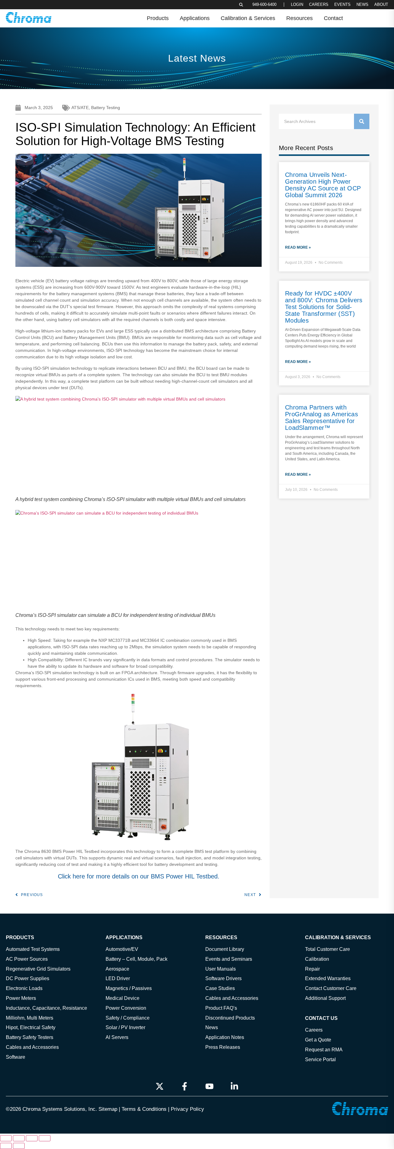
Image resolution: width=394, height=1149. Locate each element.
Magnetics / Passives (129, 988)
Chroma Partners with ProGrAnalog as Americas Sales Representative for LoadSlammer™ (321, 417)
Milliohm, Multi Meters (29, 1018)
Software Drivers (223, 978)
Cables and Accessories (32, 1047)
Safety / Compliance (128, 1018)
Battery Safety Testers (29, 1037)
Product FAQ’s (221, 1008)
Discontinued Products (230, 1018)
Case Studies (220, 988)
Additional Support (325, 998)
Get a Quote (318, 1039)
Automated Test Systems (33, 949)
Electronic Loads (24, 988)
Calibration (317, 959)
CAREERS (318, 4)
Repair (312, 969)
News (211, 1027)
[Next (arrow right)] (19, 1146)
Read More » (298, 247)
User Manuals (220, 969)
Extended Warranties (328, 978)
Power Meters (21, 998)
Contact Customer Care (330, 988)
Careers (314, 1030)
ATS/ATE (80, 107)
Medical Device (122, 998)
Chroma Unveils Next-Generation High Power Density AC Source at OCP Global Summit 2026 (323, 184)
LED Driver (118, 978)
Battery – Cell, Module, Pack (136, 959)
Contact (333, 18)
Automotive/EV (122, 949)
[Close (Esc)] (44, 1138)
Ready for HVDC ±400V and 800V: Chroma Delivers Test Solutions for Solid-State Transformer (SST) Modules (324, 307)
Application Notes (224, 1037)
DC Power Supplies (27, 978)
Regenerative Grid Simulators (38, 969)
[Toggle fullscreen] (19, 1138)
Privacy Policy (187, 1109)
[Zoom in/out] (6, 1138)
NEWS (362, 4)
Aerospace (117, 969)
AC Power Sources (27, 959)
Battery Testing (105, 107)
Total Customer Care (327, 949)
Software (15, 1057)
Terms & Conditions (144, 1109)
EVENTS (342, 4)
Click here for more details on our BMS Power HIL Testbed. (138, 876)
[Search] (361, 121)
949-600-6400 (264, 4)
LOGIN (297, 4)
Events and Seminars (228, 959)
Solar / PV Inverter (125, 1027)
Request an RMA (324, 1049)
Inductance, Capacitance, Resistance (46, 1008)
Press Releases (222, 1047)
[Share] (32, 1138)
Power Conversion (126, 1008)
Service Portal (320, 1059)
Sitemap (107, 1109)
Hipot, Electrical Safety (30, 1027)
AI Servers (117, 1037)
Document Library (224, 949)
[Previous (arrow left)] (6, 1146)
